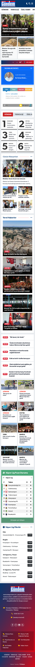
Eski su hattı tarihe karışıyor (19, 358)
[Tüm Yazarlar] (31, 68)
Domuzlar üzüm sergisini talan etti (12, 148)
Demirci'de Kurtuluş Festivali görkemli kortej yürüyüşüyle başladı (20, 374)
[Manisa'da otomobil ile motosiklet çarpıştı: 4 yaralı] (26, 451)
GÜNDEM (4, 10)
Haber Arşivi (24, 645)
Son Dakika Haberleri (7, 646)
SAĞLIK (30, 657)
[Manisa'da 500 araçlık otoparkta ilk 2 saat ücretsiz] (9, 451)
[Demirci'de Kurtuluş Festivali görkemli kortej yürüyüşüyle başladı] (26, 427)
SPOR (28, 654)
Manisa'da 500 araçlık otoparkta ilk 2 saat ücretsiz (9, 461)
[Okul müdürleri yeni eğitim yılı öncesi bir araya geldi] (26, 406)
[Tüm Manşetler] (31, 157)
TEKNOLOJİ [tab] (19, 114)
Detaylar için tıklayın (17, 520)
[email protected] (24, 610)
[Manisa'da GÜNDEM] (8, 3)
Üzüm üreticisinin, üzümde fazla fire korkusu (11, 125)
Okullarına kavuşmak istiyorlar (28, 125)
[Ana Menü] (32, 3)
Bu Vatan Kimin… (21, 78)
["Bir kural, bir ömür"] (9, 385)
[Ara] (29, 3)
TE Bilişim (22, 664)
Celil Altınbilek (20, 75)
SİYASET (18, 657)
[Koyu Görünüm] (27, 3)
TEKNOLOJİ (15, 10)
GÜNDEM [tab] (7, 114)
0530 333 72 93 (19, 613)
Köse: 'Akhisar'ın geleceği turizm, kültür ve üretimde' (29, 137)
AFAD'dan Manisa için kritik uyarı (12, 137)
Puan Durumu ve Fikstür (9, 641)
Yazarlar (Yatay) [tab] (11, 68)
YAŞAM (24, 657)
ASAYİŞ (26, 143)
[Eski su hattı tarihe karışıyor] (9, 427)
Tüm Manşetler (25, 640)
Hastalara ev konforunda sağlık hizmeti (9, 416)
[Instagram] (15, 625)
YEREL (10, 132)
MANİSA (11, 143)
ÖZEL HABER (25, 10)
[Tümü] (31, 218)
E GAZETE (5, 657)
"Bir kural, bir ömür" (17, 337)
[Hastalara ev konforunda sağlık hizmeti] (9, 406)
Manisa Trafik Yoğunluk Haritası (23, 635)
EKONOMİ (10, 121)
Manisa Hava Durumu (8, 635)
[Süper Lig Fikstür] (31, 527)
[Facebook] (12, 625)
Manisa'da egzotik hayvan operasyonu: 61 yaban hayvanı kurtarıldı (28, 148)
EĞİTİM (27, 121)
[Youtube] (19, 625)
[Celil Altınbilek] (9, 76)
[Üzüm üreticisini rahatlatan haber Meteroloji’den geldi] (26, 385)
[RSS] (22, 625)
